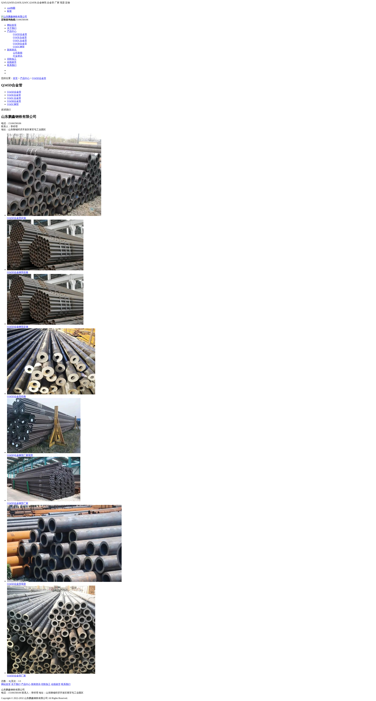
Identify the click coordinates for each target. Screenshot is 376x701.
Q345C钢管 (19, 46)
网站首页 (11, 25)
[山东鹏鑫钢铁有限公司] (14, 16)
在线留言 (11, 62)
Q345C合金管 (20, 40)
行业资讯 (17, 56)
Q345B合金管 (20, 43)
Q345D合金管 (20, 34)
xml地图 (11, 8)
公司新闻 (17, 53)
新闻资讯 (11, 49)
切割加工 (11, 59)
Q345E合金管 (20, 37)
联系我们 (11, 65)
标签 (9, 11)
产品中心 (11, 31)
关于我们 (11, 28)
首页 (15, 78)
